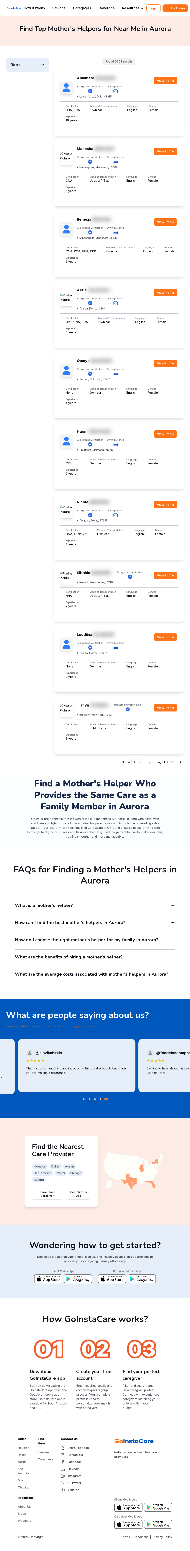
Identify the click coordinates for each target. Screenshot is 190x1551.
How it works (34, 8)
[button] (27, 64)
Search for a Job (78, 1193)
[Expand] (173, 905)
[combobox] (137, 762)
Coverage (107, 8)
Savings (58, 8)
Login (154, 8)
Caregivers (82, 8)
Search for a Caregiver (47, 1193)
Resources (130, 8)
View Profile (165, 81)
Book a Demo (175, 8)
